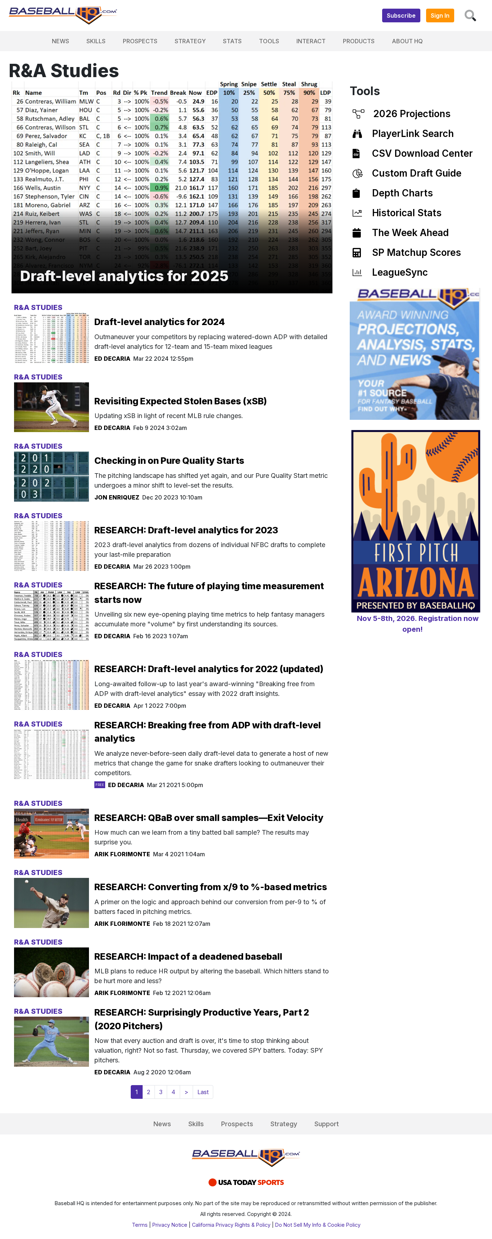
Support (326, 1124)
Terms (140, 1225)
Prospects (140, 41)
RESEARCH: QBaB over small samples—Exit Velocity (208, 817)
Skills (96, 41)
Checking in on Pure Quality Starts (169, 460)
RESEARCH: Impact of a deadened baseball (188, 956)
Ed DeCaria (112, 358)
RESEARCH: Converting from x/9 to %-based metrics (210, 886)
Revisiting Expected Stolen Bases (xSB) (180, 401)
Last (203, 1092)
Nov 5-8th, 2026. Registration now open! (418, 624)
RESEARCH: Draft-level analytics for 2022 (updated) (208, 668)
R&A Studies (38, 307)
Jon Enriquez (116, 497)
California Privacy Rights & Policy (231, 1225)
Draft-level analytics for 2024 (159, 321)
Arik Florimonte (122, 854)
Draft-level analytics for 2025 (124, 276)
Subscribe (401, 15)
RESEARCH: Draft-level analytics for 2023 (186, 530)
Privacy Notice (169, 1225)
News (60, 41)
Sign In (440, 15)
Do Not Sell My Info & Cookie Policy (318, 1225)
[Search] (470, 15)
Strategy (190, 41)
